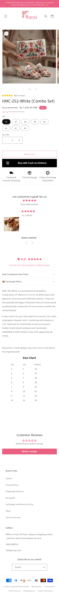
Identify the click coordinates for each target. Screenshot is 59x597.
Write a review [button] (29, 451)
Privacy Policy (12, 485)
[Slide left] (23, 89)
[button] (6, 16)
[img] (29, 200)
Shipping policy (29, 591)
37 (16, 121)
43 (25, 128)
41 (6, 128)
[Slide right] (36, 89)
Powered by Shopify (21, 586)
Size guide (10, 498)
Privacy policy (50, 586)
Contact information (45, 591)
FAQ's (8, 511)
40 (44, 121)
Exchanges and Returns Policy (19, 504)
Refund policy (37, 586)
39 (35, 121)
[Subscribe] (44, 567)
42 (16, 128)
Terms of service (13, 517)
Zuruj (12, 586)
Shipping (5, 112)
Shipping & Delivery (14, 491)
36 (6, 121)
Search (9, 478)
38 (25, 121)
